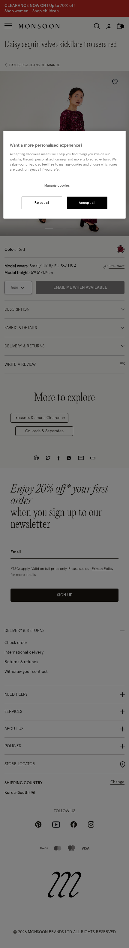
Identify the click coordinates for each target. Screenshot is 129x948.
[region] (64, 175)
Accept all (87, 202)
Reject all (42, 202)
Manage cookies (57, 185)
